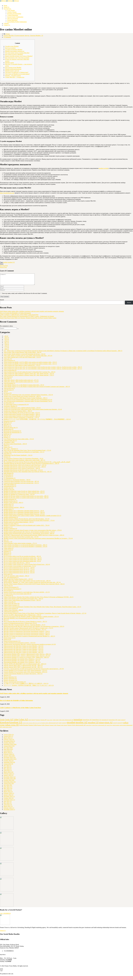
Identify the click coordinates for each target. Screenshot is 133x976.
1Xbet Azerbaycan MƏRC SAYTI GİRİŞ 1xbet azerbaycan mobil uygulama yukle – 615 (30, 364)
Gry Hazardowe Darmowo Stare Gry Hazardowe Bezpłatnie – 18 (23, 458)
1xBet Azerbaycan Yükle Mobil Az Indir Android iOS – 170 (22, 365)
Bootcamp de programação (12, 431)
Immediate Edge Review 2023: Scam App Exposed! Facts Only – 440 (25, 466)
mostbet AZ (81, 722)
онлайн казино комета (7, 727)
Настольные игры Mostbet (13, 67)
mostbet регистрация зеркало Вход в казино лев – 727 (21, 536)
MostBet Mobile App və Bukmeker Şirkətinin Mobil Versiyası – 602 (24, 512)
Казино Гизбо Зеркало (62, 725)
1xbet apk (8, 359)
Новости (7, 639)
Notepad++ (8, 541)
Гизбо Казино (23, 725)
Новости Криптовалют (12, 641)
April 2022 (8, 790)
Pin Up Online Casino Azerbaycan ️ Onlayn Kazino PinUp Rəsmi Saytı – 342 (27, 564)
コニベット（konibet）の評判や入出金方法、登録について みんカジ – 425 (29, 685)
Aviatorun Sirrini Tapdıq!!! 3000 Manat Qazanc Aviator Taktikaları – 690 (25, 398)
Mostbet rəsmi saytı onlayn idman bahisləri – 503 (19, 522)
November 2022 (10, 778)
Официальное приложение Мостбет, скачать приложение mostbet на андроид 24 (30, 644)
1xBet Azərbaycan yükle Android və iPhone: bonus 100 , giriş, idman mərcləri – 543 (29, 373)
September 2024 (10, 744)
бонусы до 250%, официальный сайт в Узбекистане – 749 (22, 615)
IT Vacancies (8, 476)
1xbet (16, 719)
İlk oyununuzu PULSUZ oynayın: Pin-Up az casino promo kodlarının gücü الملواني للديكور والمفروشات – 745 (37, 462)
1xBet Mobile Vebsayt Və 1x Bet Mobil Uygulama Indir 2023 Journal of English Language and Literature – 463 (37, 386)
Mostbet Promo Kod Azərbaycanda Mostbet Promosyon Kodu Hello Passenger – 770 (29, 520)
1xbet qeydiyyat (9, 388)
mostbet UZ (11, 262)
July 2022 (8, 785)
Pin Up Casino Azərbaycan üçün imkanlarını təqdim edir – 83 (22, 561)
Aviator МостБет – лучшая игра (14, 77)
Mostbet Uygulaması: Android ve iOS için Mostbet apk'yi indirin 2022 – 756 (26, 525)
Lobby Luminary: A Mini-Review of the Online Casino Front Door (19, 314)
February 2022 (9, 793)
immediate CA (96, 720)
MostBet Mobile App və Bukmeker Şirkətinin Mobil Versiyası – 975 (24, 514)
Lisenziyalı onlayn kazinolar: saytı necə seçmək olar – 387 (21, 481)
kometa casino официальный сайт (49, 722)
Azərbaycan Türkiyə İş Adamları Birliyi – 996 (18, 411)
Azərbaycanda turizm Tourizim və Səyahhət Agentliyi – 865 (22, 416)
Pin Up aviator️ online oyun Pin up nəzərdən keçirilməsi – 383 (22, 556)
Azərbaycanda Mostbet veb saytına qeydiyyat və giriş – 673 (22, 412)
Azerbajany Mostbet (10, 406)
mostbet (5, 262)
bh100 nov (8, 422)
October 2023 (8, 760)
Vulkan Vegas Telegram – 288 (13, 610)
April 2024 (8, 751)
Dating (7, 445)
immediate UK (113, 720)
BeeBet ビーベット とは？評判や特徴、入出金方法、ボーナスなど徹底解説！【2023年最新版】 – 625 (37, 419)
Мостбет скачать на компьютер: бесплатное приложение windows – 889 (27, 634)
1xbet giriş (8, 378)
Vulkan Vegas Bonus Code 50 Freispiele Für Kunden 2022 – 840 (23, 598)
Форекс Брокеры (10, 677)
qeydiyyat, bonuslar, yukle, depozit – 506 (16, 576)
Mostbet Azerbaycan (10, 501)
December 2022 (9, 777)
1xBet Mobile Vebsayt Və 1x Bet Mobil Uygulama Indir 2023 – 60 (24, 385)
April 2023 (8, 770)
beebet (29, 720)
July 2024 (8, 747)
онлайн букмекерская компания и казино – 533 (19, 642)
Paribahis (7, 551)
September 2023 (9, 762)
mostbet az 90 (9, 489)
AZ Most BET (9, 403)
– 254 (6, 341)
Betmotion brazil (9, 421)
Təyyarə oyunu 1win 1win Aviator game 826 (17, 593)
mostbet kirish (9, 509)
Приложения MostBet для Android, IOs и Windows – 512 (22, 659)
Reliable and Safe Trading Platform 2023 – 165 (18, 579)
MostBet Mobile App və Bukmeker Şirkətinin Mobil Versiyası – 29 (24, 510)
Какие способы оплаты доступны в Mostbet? (19, 56)
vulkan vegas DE (9, 602)
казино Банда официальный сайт (99, 725)
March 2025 (8, 738)
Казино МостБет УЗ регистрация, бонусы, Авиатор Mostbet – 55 (24, 625)
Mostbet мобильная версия (13, 69)
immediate (78, 719)
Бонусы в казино (10, 48)
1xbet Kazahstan (9, 383)
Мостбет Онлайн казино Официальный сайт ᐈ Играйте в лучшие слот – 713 (28, 628)
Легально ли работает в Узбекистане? (16, 72)
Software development (11, 587)
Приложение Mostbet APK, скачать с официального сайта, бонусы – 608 (27, 654)
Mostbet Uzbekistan (10, 528)
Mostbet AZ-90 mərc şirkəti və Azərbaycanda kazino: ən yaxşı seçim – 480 (26, 496)
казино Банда (89, 725)
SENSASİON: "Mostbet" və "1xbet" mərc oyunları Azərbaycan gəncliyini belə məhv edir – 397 (32, 582)
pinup (101, 722)
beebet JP (33, 720)
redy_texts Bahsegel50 (11, 577)
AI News (8, 393)
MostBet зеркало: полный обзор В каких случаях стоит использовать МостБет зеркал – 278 (33, 530)
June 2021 (7, 801)
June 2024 (8, 749)
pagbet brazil (8, 550)
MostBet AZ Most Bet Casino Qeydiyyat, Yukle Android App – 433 (24, 491)
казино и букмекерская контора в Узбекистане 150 (20, 623)
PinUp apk (8, 574)
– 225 (6, 339)
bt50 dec (7, 435)
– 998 (6, 349)
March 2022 (8, 791)
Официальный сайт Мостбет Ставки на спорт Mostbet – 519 (23, 649)
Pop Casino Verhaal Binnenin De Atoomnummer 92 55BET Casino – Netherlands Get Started (27, 316)
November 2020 (9, 809)
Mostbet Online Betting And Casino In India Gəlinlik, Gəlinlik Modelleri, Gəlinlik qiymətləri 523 (32, 515)
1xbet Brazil (8, 377)
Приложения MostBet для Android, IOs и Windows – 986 (22, 662)
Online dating (8, 548)
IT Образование (9, 478)
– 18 (6, 336)
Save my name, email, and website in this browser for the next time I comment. (24, 293)
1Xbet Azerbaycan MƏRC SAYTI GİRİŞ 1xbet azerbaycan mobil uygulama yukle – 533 (30, 362)
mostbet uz (8, 527)
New (6, 540)
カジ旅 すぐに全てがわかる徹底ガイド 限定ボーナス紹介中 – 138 (26, 683)
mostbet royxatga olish (11, 523)
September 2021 (9, 799)
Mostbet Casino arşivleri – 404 (13, 502)
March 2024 (8, 752)
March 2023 (8, 772)
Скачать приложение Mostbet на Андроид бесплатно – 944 (23, 673)
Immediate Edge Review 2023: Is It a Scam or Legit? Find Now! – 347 (25, 465)
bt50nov (7, 437)
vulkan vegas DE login (11, 603)
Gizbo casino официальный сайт (66, 720)
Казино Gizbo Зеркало (43, 725)
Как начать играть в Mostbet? (14, 54)
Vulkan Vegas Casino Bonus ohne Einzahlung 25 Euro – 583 (22, 600)
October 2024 (9, 742)
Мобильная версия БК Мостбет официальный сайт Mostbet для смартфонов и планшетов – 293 (34, 626)
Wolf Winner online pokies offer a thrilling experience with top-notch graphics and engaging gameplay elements (32, 311)
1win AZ (9, 719)
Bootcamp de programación (12, 432)
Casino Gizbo (49, 719)
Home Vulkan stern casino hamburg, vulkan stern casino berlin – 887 (24, 460)
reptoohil (115, 722)
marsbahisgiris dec (10, 486)
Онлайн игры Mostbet (12, 46)
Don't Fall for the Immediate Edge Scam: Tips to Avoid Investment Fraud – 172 (27, 450)
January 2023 (8, 775)
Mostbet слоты (9, 62)
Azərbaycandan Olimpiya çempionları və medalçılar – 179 (21, 417)
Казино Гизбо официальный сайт (77, 725)
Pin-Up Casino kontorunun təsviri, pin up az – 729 (19, 567)
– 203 (6, 337)
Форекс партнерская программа (15, 682)
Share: (2, 264)
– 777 (6, 347)
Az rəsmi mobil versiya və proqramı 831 (16, 404)
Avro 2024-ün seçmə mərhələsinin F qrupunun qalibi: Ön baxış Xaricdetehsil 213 (28, 399)
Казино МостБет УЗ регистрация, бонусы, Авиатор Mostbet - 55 (23, 35)
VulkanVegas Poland (11, 611)
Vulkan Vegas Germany (11, 605)
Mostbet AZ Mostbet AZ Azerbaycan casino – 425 (19, 494)
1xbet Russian (9, 390)
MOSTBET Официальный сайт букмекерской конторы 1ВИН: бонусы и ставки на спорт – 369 (34, 535)
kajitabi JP (123, 720)
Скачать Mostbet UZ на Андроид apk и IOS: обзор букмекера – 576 (25, 670)
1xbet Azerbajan (9, 360)
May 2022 (8, 788)
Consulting (9, 442)
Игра (6, 620)
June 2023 (7, 767)
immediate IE (105, 720)
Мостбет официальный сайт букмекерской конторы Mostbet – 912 (25, 629)
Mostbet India (8, 506)
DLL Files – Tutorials (11, 448)
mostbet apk (8, 488)
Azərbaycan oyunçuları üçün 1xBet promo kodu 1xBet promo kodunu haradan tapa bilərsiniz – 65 (33, 409)
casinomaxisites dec (10, 440)
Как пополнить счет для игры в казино (17, 57)
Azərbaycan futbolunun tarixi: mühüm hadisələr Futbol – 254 (22, 407)
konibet (60, 722)
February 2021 (9, 808)
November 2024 (9, 741)
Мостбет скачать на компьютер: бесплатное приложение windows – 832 (27, 633)
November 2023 (10, 759)
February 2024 (9, 754)
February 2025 (9, 739)
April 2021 (8, 804)
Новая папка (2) (9, 638)
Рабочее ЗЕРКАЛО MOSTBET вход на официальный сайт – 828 (25, 664)
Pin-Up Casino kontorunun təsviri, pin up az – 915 (19, 572)
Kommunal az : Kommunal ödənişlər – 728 (17, 479)
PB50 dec (7, 553)
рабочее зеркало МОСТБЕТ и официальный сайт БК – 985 (23, 667)
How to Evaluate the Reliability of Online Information (15, 313)
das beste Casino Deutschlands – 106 (15, 444)
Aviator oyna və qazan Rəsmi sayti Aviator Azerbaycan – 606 (22, 396)
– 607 (6, 342)
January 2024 (9, 756)
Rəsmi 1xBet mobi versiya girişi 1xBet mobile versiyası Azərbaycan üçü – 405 (27, 580)
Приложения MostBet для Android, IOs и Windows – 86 (22, 660)
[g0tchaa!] (3, 1)
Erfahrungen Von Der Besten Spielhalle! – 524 (18, 455)
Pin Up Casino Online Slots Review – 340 (17, 563)
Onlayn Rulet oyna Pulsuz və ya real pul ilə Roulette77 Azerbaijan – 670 (25, 546)
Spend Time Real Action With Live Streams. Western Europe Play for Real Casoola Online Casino (28, 318)
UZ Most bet (8, 595)
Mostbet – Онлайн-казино (13, 75)
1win (2, 719)
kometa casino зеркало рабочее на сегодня (32, 722)
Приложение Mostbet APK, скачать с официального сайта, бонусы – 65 (27, 655)
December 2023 (9, 757)
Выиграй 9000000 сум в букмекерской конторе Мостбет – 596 (24, 618)
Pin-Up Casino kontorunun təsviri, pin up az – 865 (19, 571)
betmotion (38, 720)
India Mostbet (8, 473)
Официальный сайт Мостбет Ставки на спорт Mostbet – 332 (23, 646)
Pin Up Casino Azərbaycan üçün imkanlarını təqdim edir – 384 (23, 559)
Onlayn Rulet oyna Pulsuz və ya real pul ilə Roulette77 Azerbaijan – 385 (25, 545)
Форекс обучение (10, 680)
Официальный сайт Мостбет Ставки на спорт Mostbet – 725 (23, 651)
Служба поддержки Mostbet (13, 49)
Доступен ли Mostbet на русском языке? (17, 74)
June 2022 (8, 786)
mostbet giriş (9, 504)
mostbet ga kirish (103, 168)
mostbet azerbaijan (10, 499)
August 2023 (8, 764)
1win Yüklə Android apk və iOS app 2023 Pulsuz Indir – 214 (22, 357)
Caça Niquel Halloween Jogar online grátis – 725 (19, 439)
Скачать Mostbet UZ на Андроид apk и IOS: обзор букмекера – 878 (25, 672)
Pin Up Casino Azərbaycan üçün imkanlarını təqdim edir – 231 (23, 558)
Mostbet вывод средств (12, 70)
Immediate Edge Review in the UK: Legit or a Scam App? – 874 (23, 470)
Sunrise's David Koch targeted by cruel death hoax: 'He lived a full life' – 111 (27, 592)
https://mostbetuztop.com (7, 193)
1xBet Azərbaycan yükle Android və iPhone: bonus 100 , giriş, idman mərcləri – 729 (29, 375)
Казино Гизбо (53, 725)
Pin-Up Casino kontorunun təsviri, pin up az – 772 (19, 569)
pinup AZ (108, 722)
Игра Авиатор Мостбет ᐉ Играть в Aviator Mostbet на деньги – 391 (25, 621)
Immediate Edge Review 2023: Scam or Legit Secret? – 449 (22, 468)
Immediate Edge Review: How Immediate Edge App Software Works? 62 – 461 (27, 471)
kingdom (4, 722)
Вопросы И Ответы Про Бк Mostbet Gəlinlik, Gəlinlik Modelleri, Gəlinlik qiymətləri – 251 (31, 616)
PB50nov (7, 554)
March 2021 (8, 806)
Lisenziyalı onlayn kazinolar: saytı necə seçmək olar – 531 (21, 483)
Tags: (1, 262)
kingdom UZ (15, 722)
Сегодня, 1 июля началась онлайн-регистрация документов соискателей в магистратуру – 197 (34, 668)
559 (6, 391)
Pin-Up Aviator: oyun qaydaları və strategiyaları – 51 (20, 566)
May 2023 (7, 769)
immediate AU (87, 720)
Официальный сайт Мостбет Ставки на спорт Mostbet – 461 (23, 647)
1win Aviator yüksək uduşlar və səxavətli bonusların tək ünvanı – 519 (24, 354)
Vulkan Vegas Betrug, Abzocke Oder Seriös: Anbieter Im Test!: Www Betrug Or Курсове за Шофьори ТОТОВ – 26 (38, 597)
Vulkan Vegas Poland (11, 608)
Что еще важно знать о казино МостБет (17, 53)
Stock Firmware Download (12, 589)
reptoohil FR (120, 722)
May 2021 (7, 803)
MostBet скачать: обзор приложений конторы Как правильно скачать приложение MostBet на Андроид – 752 (38, 538)
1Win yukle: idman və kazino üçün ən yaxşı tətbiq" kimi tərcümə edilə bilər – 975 (28, 355)
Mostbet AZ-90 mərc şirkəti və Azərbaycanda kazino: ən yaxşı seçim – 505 (26, 497)
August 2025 (8, 736)
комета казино (116, 725)
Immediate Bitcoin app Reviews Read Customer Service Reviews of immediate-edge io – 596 (31, 463)
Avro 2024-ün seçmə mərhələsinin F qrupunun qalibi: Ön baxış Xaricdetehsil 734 (28, 401)
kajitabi (119, 720)
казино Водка (109, 725)
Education (7, 453)
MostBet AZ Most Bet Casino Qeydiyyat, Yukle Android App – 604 (24, 493)
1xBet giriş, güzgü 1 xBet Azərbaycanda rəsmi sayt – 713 (21, 381)
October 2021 (8, 798)
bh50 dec (7, 424)
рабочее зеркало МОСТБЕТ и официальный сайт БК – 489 (23, 665)
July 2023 (7, 765)
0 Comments (7, 37)
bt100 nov (7, 434)
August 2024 (9, 746)
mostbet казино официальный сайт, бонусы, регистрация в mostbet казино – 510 (29, 532)
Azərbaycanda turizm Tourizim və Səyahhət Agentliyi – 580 (22, 414)
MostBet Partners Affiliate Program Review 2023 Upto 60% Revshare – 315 (26, 519)
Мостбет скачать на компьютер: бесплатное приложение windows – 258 (27, 631)
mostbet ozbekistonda (11, 517)
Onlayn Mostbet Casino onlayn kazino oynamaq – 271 (20, 543)
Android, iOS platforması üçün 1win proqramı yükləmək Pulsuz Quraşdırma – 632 (28, 394)
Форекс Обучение (10, 678)
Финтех (7, 675)
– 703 (6, 346)
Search (2, 300)
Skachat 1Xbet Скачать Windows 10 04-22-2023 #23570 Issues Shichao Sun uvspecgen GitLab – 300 (34, 584)
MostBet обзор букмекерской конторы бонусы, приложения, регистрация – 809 (29, 533)
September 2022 (10, 782)
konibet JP (64, 722)
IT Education (8, 475)
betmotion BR (43, 720)
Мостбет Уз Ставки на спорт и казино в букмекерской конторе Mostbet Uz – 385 (29, 636)
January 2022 (8, 795)
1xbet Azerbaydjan (10, 370)
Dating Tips (8, 447)
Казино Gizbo (32, 725)
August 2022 (9, 783)
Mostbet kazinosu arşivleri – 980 (14, 507)
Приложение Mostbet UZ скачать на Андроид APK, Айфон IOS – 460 (26, 657)
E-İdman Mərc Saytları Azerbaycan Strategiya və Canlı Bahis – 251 (24, 452)
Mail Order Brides (10, 484)
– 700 (6, 344)
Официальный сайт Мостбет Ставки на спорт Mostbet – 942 (23, 652)
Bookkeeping (8, 429)
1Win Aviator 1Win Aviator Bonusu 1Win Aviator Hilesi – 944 (22, 352)
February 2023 (9, 773)
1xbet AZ (23, 719)
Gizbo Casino (56, 720)
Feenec (8, 34)
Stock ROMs (8, 590)
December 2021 (9, 796)
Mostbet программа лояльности (14, 51)
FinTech (7, 457)
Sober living (8, 585)
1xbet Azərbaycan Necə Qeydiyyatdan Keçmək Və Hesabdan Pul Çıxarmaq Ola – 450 (29, 372)
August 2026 (9, 734)
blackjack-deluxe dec (11, 427)
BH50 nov (8, 426)
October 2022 (9, 780)
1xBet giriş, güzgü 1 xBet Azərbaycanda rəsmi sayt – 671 (21, 380)
